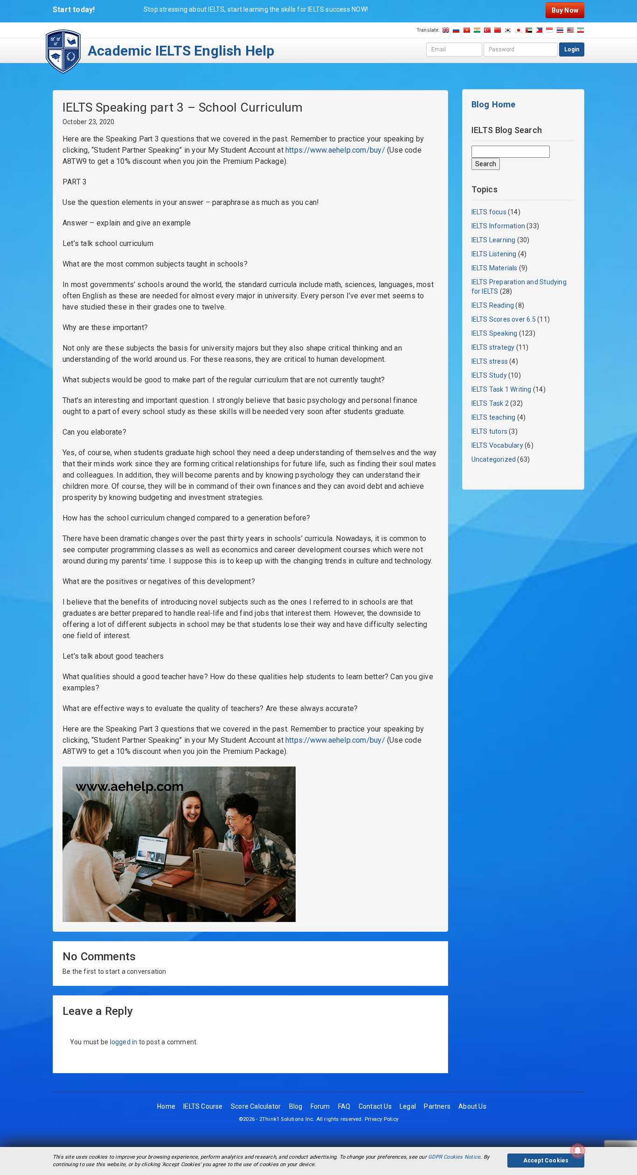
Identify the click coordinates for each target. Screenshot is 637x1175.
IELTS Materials (494, 268)
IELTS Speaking (494, 333)
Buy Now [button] (565, 10)
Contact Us (375, 1106)
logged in (124, 1042)
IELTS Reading (492, 305)
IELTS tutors (489, 431)
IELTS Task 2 (490, 403)
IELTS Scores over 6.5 (503, 319)
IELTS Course (203, 1106)
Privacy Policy (381, 1119)
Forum (320, 1106)
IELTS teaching (493, 417)
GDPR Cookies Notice (454, 1157)
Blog (296, 1106)
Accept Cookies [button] (546, 1160)
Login (571, 49)
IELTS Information (498, 226)
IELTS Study (489, 375)
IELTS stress (489, 361)
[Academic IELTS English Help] (63, 51)
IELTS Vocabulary (497, 445)
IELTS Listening (494, 254)
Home (166, 1106)
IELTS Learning (493, 240)
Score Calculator (256, 1106)
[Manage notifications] (577, 1150)
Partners (437, 1106)
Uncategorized (493, 459)
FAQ (344, 1106)
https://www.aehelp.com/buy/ (335, 150)
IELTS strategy (493, 347)
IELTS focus (488, 212)
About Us (472, 1106)
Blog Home (493, 104)
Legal (408, 1106)
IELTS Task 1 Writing (501, 389)
